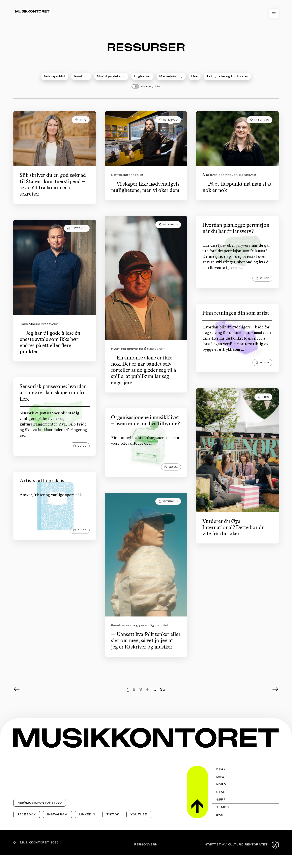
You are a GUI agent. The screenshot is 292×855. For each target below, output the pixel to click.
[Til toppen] (197, 792)
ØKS (219, 814)
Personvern (146, 844)
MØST (221, 776)
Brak (221, 769)
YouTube (139, 814)
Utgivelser (142, 76)
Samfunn (81, 76)
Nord (221, 784)
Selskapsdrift (54, 76)
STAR (221, 792)
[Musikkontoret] (146, 738)
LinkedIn (87, 814)
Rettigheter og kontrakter (227, 76)
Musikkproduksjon (111, 76)
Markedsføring (171, 76)
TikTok (112, 814)
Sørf (221, 799)
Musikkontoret (32, 11)
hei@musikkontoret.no (39, 802)
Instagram (57, 814)
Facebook (26, 814)
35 (162, 689)
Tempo (222, 807)
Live (194, 76)
